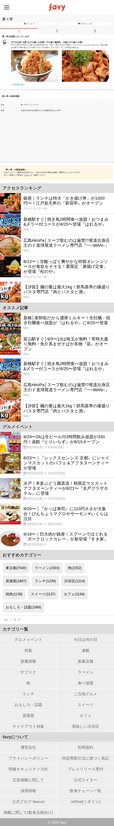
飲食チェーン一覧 (85, 791)
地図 (95, 32)
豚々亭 (7, 19)
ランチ (28, 694)
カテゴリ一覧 (15, 629)
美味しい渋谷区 (85, 726)
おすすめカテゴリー (22, 555)
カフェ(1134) (74, 594)
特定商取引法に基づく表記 (85, 758)
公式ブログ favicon (28, 801)
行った (30, 23)
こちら (27, 175)
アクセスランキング (22, 188)
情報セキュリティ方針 (28, 769)
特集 (28, 650)
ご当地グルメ (85, 694)
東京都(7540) (16, 568)
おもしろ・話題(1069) (23, 607)
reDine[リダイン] (85, 801)
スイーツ (86, 704)
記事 (57, 32)
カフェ (86, 715)
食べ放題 (85, 683)
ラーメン (86, 672)
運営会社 (28, 747)
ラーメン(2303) (47, 568)
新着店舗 (85, 661)
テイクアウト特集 (28, 726)
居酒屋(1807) (16, 581)
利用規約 (85, 747)
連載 (85, 650)
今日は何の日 (85, 639)
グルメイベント (28, 639)
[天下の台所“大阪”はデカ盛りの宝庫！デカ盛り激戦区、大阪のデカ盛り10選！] (34, 66)
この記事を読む (17, 84)
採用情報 (28, 791)
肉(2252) (74, 568)
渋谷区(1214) (74, 581)
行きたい (86, 23)
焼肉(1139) (14, 594)
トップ (19, 32)
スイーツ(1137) (43, 594)
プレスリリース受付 (85, 769)
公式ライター (85, 780)
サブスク (28, 672)
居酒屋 (28, 715)
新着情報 (28, 661)
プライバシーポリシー (28, 758)
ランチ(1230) (45, 581)
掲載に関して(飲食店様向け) (28, 812)
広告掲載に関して (28, 780)
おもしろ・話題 (28, 704)
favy (6, 619)
